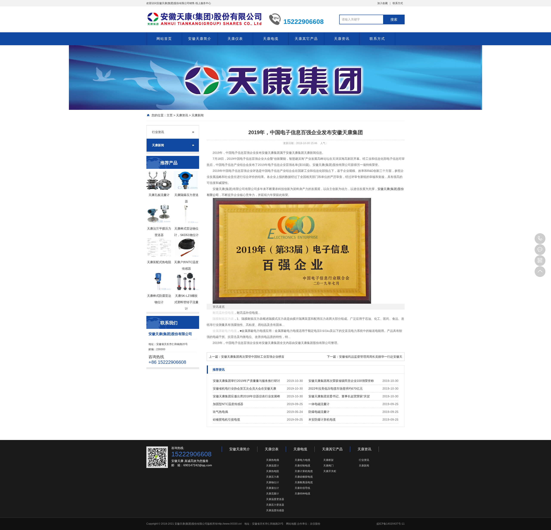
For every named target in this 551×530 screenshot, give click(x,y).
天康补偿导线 (302, 488)
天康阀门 (328, 465)
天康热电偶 (272, 460)
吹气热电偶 (220, 411)
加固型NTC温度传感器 (228, 404)
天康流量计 (272, 493)
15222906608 (540, 238)
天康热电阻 (272, 471)
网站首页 (164, 38)
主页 (170, 115)
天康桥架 (328, 460)
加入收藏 (382, 3)
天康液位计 (272, 488)
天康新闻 (198, 115)
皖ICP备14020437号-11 (391, 523)
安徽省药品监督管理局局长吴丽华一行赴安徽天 (370, 356)
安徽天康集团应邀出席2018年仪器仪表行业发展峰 (246, 396)
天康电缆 (271, 38)
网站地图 (291, 523)
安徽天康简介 (199, 38)
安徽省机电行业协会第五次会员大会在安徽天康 (244, 388)
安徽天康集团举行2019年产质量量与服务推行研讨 (246, 380)
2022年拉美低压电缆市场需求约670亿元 (335, 388)
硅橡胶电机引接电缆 (226, 419)
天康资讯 (342, 38)
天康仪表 (235, 38)
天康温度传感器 (275, 510)
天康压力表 (272, 476)
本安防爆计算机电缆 (322, 419)
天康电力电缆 (302, 460)
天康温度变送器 (275, 499)
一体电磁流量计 (319, 404)
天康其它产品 (306, 38)
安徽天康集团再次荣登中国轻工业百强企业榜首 (252, 356)
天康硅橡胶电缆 (304, 476)
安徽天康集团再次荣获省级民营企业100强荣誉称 (341, 380)
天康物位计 (272, 482)
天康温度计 (272, 465)
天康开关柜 (329, 471)
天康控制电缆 (302, 465)
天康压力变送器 (275, 504)
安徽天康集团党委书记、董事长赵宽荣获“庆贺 (339, 396)
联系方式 (398, 3)
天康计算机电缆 (304, 471)
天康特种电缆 (302, 493)
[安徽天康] (204, 18)
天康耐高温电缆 (304, 482)
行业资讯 (158, 132)
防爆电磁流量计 (319, 411)
